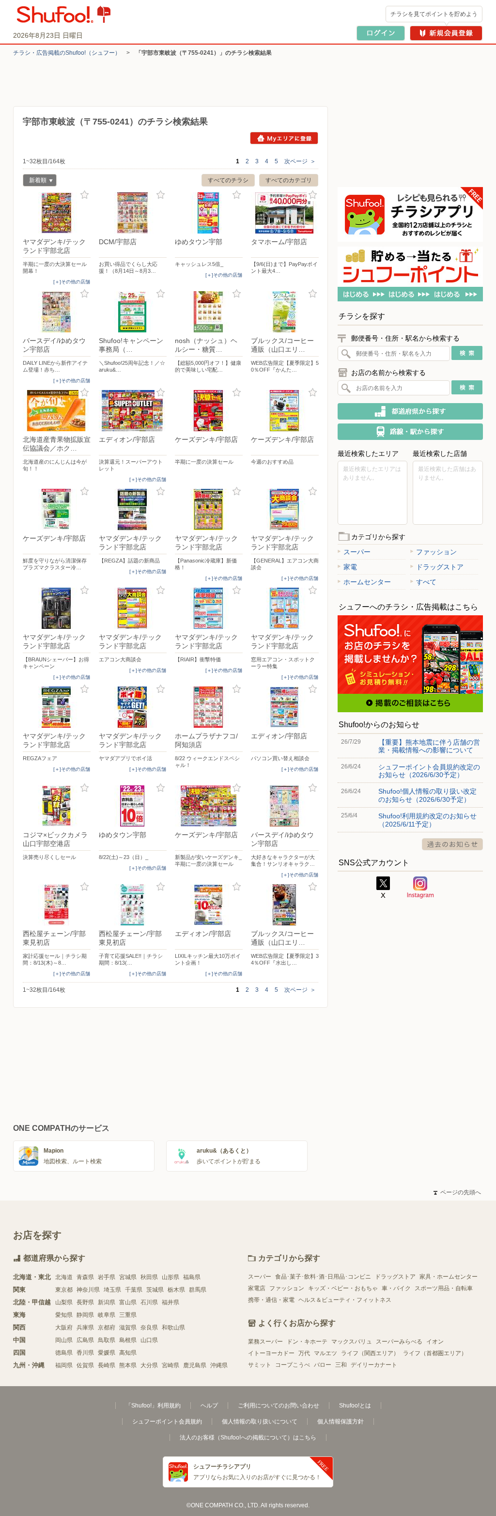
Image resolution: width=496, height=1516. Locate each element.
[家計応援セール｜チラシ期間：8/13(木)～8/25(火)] (57, 904)
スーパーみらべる (399, 1341)
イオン (435, 1341)
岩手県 (106, 1277)
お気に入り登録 (84, 195)
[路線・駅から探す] (410, 431)
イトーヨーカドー (271, 1353)
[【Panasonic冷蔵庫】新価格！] (209, 509)
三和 (341, 1364)
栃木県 (176, 1289)
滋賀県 (128, 1327)
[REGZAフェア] (57, 707)
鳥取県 (106, 1340)
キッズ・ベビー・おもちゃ (343, 1288)
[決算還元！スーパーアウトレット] (133, 410)
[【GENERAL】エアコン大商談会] (285, 509)
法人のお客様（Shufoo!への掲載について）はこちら (248, 1437)
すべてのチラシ (228, 180)
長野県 (85, 1302)
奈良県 (149, 1327)
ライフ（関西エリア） (370, 1353)
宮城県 (128, 1277)
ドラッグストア (440, 567)
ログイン (380, 33)
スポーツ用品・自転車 (444, 1288)
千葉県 (133, 1289)
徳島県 (64, 1352)
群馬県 (197, 1289)
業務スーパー (265, 1341)
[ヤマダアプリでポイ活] (133, 707)
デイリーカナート (374, 1364)
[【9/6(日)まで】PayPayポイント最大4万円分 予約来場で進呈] (285, 213)
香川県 (85, 1352)
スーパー (357, 552)
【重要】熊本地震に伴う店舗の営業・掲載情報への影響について (429, 746)
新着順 (34, 181)
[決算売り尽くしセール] (57, 806)
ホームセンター (367, 582)
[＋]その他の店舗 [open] (71, 281)
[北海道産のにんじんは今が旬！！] (57, 410)
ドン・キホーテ (307, 1341)
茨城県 (155, 1289)
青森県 (85, 1277)
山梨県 (64, 1302)
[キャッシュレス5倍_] (209, 213)
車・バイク (396, 1288)
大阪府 (64, 1327)
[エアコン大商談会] (133, 608)
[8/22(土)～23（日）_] (133, 806)
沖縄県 (219, 1365)
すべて (426, 582)
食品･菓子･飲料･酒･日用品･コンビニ (323, 1276)
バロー (322, 1364)
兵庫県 (85, 1327)
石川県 (149, 1302)
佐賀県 (85, 1365)
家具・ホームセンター (448, 1276)
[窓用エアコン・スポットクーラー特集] (285, 608)
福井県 (170, 1302)
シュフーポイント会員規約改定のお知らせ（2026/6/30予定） (429, 771)
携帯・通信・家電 (271, 1300)
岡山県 (64, 1340)
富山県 (128, 1302)
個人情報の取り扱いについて (259, 1421)
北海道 (64, 1277)
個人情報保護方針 (340, 1421)
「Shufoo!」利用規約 (153, 1405)
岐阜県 (106, 1315)
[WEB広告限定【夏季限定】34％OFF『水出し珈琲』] (285, 904)
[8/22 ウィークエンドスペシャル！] (209, 707)
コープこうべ (292, 1364)
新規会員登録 (446, 33)
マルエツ (325, 1353)
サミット (259, 1364)
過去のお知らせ (452, 844)
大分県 (149, 1365)
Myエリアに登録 (284, 138)
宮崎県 (170, 1365)
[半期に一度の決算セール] (209, 410)
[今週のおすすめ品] (285, 410)
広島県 (85, 1340)
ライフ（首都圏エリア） (435, 1353)
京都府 (106, 1327)
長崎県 (106, 1365)
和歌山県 (173, 1327)
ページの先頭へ (457, 1192)
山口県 (149, 1340)
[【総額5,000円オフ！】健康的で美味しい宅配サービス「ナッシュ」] (209, 311)
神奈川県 (88, 1289)
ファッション (436, 552)
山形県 (170, 1277)
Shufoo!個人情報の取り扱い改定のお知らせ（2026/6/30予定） (427, 795)
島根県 (128, 1340)
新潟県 (106, 1302)
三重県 (128, 1315)
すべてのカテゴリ (288, 180)
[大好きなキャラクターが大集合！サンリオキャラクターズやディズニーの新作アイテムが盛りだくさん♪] (285, 806)
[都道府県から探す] (410, 411)
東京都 (64, 1289)
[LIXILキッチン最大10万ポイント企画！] (209, 904)
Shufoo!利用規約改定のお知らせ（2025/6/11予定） (427, 820)
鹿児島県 (194, 1365)
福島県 (192, 1277)
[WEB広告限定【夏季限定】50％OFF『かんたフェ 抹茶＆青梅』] (285, 311)
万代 (304, 1353)
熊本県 (128, 1365)
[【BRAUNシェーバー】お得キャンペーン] (57, 608)
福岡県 (64, 1365)
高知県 (128, 1352)
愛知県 (64, 1315)
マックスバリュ (351, 1341)
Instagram (420, 887)
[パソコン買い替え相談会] (285, 707)
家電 (350, 567)
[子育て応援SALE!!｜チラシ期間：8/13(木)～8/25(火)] (133, 904)
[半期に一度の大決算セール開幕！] (57, 213)
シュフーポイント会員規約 (167, 1421)
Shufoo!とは (355, 1405)
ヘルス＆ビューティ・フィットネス (344, 1300)
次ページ (300, 161)
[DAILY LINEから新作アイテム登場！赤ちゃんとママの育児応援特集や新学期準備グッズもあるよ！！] (57, 311)
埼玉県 (112, 1289)
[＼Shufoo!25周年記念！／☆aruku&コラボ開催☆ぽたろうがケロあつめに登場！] (133, 311)
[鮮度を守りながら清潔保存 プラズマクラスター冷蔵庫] (57, 509)
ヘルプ (209, 1405)
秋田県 (149, 1277)
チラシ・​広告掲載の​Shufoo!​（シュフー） (67, 52)
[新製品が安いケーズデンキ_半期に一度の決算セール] (209, 806)
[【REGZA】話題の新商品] (133, 509)
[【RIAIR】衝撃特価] (209, 608)
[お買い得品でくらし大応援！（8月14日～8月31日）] (133, 213)
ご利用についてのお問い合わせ (278, 1405)
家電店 (256, 1288)
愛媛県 (106, 1352)
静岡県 (85, 1315)
